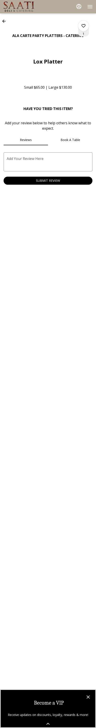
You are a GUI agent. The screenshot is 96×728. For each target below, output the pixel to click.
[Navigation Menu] (90, 6)
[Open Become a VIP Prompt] (48, 723)
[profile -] (78, 6)
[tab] (26, 140)
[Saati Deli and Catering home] (23, 6)
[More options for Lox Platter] (83, 25)
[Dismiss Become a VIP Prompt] (88, 697)
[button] (5, 21)
